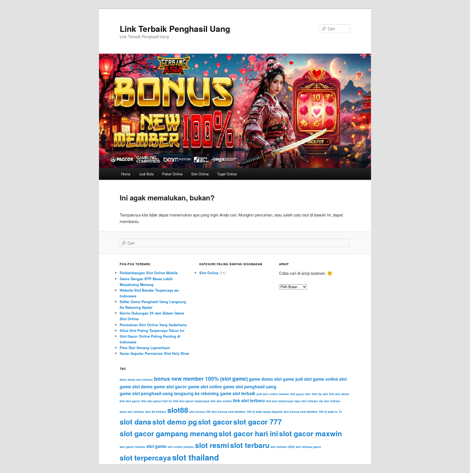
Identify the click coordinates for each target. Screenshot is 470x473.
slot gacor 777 (257, 421)
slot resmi (212, 445)
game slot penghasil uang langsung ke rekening (169, 393)
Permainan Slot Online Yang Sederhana (153, 324)
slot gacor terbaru (132, 447)
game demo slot (265, 379)
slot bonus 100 (200, 412)
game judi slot (297, 379)
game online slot (330, 379)
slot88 (177, 410)
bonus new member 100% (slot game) (201, 378)
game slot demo (136, 386)
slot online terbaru (181, 447)
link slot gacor (130, 401)
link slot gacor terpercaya (191, 401)
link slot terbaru (249, 400)
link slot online (221, 401)
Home (125, 173)
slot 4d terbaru (155, 412)
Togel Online (227, 173)
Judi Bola (146, 173)
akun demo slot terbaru (136, 379)
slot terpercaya (145, 457)
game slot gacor (170, 386)
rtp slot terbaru (330, 401)
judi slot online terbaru (272, 394)
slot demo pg (174, 421)
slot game (156, 446)
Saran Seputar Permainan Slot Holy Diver (154, 353)
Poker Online (172, 173)
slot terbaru (250, 445)
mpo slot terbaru (306, 401)
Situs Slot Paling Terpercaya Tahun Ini (152, 330)
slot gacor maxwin (310, 433)
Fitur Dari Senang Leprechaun (145, 347)
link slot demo (339, 394)
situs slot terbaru (132, 412)
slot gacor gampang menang (169, 433)
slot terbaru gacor (308, 447)
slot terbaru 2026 (283, 447)
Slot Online (200, 173)
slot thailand (195, 457)
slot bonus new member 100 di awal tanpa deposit (247, 412)
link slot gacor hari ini (156, 401)
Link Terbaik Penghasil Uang (175, 28)
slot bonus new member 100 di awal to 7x (313, 412)
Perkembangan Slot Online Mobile (149, 272)
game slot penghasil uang (249, 386)
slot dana (135, 421)
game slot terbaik (237, 393)
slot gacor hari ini (248, 433)
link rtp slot (320, 394)
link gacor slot (300, 394)
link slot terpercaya (279, 401)
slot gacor (215, 421)
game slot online (205, 386)
